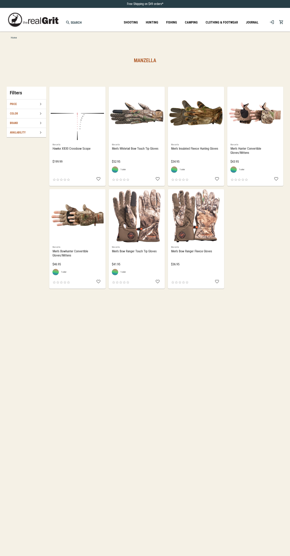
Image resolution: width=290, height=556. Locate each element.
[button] (26, 104)
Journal (252, 22)
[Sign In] (272, 22)
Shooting (131, 22)
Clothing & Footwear (222, 22)
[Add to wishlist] (98, 179)
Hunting (152, 22)
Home (14, 37)
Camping (191, 22)
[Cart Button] (281, 22)
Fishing (171, 22)
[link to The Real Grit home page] (33, 19)
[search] (68, 22)
